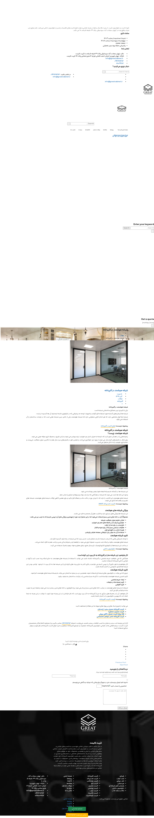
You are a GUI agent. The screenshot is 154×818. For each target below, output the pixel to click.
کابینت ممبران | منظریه (116, 612)
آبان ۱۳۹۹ (119, 396)
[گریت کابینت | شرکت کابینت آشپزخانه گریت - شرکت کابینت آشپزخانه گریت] (148, 89)
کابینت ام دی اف (92, 778)
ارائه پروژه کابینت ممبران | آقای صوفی (111, 614)
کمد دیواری (120, 781)
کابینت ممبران (93, 786)
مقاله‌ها (69, 783)
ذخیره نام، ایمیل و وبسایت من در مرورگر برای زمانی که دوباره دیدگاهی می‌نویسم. (100, 682)
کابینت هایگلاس (92, 781)
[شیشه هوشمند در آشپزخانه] (77, 361)
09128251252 (119, 61)
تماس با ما (68, 790)
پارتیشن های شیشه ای (116, 786)
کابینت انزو (94, 783)
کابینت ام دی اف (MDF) (107, 504)
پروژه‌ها (69, 778)
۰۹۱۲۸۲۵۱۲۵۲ (66, 623)
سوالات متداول (67, 786)
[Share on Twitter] (123, 652)
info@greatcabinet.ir (115, 58)
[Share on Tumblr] (123, 657)
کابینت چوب (94, 790)
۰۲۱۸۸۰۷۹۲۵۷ (39, 795)
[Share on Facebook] (123, 649)
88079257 (120, 63)
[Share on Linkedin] (123, 654)
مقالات (122, 336)
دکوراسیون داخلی (109, 549)
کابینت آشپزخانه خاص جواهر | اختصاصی (110, 616)
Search (126, 228)
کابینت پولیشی (93, 788)
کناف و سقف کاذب (118, 790)
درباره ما (69, 788)
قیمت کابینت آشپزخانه (107, 599)
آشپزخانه (120, 401)
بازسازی (122, 776)
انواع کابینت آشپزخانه (108, 426)
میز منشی (120, 783)
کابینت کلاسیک (93, 793)
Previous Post (120, 662)
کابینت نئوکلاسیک (92, 795)
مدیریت (119, 394)
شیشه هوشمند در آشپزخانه (116, 390)
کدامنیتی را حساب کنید (118, 686)
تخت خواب (120, 778)
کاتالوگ (69, 781)
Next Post (124, 665)
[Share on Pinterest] (123, 659)
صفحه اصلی (68, 776)
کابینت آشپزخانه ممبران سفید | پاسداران (111, 609)
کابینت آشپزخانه (93, 776)
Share (125, 646)
